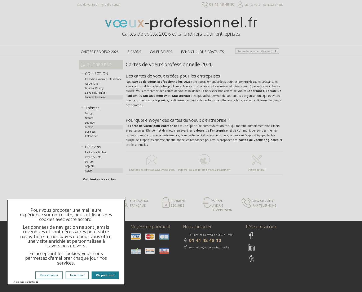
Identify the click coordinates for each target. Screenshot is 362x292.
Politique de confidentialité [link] (25, 281)
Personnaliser (49, 275)
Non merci (77, 275)
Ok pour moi (105, 275)
